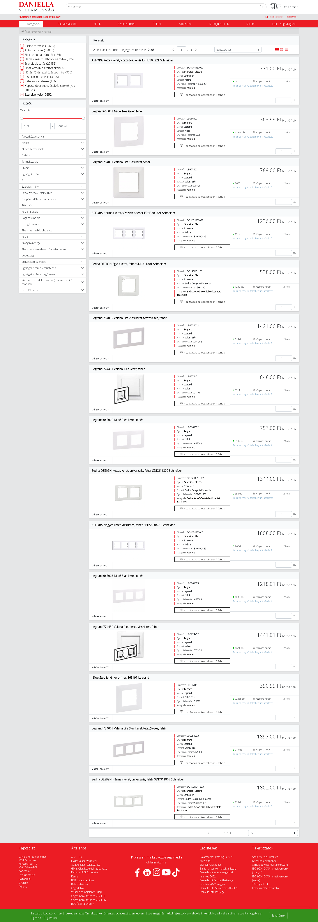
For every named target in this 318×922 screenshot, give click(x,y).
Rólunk (157, 24)
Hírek (97, 24)
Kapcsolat (185, 24)
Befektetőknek (79, 884)
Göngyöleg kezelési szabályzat (89, 868)
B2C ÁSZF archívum (82, 903)
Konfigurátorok (219, 24)
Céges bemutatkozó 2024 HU (88, 896)
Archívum (205, 861)
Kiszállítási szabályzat (265, 861)
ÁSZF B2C (77, 857)
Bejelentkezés (276, 16)
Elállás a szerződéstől (84, 861)
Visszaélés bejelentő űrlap (86, 892)
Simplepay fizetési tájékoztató (270, 864)
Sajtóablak (25, 879)
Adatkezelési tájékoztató (85, 864)
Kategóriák (33, 24)
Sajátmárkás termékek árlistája (218, 868)
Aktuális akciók (67, 24)
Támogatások (260, 884)
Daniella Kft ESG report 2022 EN (219, 888)
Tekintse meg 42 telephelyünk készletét (253, 85)
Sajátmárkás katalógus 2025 (216, 857)
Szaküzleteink (126, 24)
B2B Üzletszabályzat (83, 880)
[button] (40, 17)
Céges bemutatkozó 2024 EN (88, 900)
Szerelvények (33, 31)
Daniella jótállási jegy (212, 892)
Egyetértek (278, 916)
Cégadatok (77, 888)
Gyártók (23, 882)
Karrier (250, 24)
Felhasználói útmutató (84, 872)
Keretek (48, 31)
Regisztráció (292, 16)
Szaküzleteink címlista (265, 857)
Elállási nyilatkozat (210, 864)
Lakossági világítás (284, 24)
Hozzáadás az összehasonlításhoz (204, 94)
